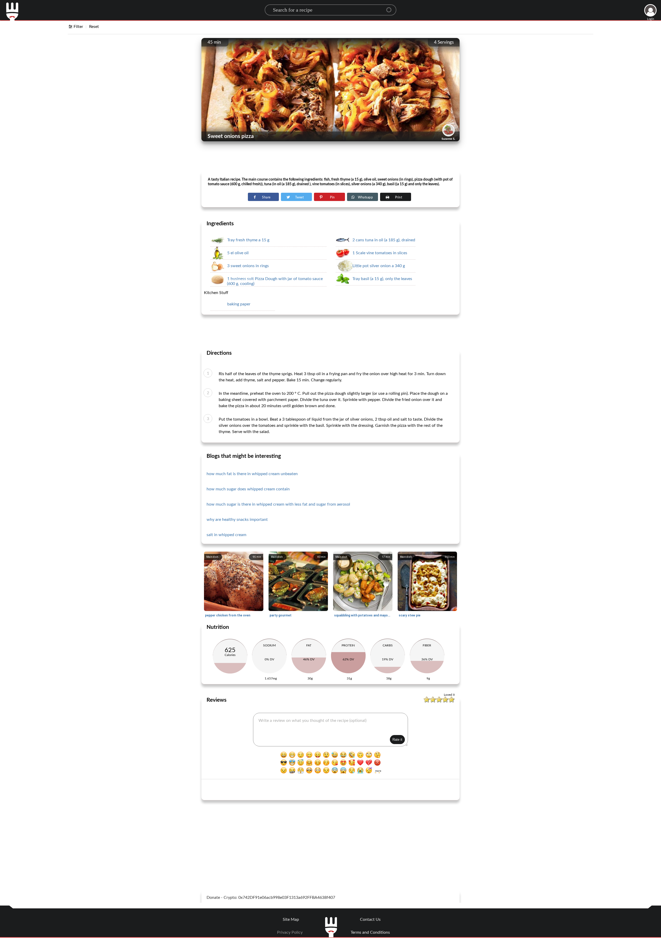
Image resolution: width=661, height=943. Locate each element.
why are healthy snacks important (237, 519)
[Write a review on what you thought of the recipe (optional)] (330, 729)
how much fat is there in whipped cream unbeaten (252, 474)
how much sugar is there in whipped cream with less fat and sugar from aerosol (278, 504)
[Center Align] (391, 8)
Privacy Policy (290, 932)
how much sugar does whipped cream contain (248, 489)
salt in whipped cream (226, 535)
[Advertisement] (330, 157)
